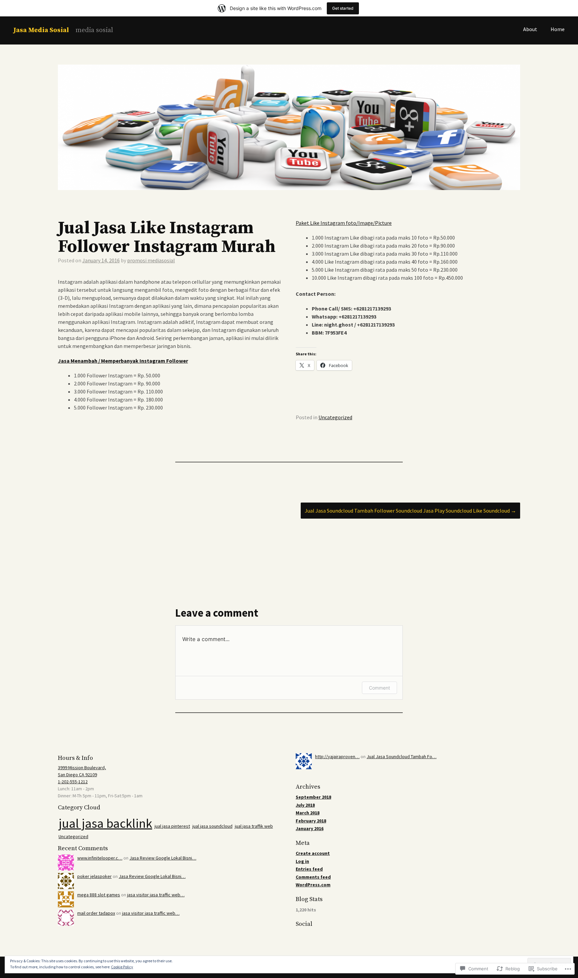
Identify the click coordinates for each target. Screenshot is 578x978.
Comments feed (313, 877)
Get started (343, 8)
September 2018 (313, 797)
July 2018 (305, 805)
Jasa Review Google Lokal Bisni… (162, 858)
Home (558, 29)
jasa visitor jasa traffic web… (156, 895)
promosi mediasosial (151, 260)
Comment (379, 688)
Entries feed (309, 869)
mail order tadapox (96, 913)
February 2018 (311, 821)
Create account (313, 853)
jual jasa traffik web (254, 826)
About (530, 29)
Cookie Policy (122, 966)
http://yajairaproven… (337, 756)
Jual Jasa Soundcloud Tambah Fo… (402, 756)
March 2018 (307, 813)
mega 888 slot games (98, 895)
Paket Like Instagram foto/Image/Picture (344, 222)
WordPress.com (313, 885)
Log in (302, 861)
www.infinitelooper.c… (99, 858)
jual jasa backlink (105, 823)
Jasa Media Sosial (41, 30)
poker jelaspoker (94, 876)
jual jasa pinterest (172, 826)
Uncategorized (335, 417)
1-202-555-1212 (73, 782)
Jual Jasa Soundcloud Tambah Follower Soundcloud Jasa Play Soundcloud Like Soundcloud (410, 510)
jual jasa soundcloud (212, 826)
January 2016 (309, 828)
